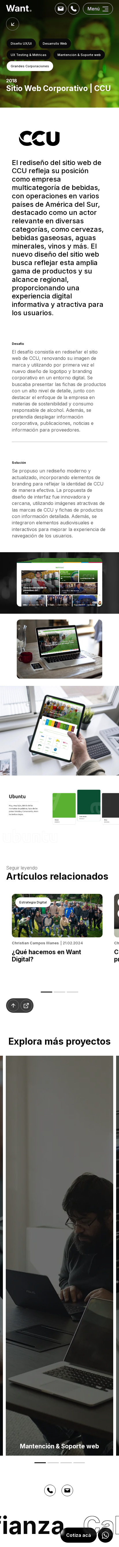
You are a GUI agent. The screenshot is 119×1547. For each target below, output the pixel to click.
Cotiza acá (78, 1535)
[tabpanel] (57, 936)
